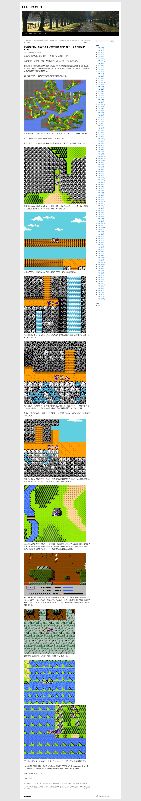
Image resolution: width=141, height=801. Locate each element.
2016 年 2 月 (101, 220)
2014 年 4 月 (101, 255)
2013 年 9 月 (101, 266)
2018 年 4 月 (101, 171)
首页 (25, 34)
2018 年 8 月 (101, 164)
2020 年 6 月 (101, 129)
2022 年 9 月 (101, 86)
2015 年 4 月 (101, 236)
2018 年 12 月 (101, 157)
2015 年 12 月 (101, 223)
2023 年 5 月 (101, 71)
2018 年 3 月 (101, 173)
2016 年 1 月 (101, 222)
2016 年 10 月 (101, 205)
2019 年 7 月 (101, 145)
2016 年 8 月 (101, 209)
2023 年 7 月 (101, 67)
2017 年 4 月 (101, 194)
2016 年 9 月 (101, 207)
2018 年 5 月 (101, 170)
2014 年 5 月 (101, 253)
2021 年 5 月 (101, 116)
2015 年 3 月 (101, 238)
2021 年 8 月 (101, 110)
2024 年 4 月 (101, 51)
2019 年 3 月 (101, 151)
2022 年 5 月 (101, 93)
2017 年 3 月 (101, 196)
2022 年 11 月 (101, 82)
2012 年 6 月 (101, 292)
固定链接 (79, 783)
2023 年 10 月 (101, 62)
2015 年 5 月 (101, 235)
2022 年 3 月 (101, 97)
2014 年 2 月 (101, 259)
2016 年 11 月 (101, 203)
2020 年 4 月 (101, 132)
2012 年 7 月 (101, 290)
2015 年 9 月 (101, 229)
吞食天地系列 (56, 783)
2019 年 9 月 (101, 142)
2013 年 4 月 (101, 276)
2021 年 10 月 (101, 106)
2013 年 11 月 (101, 262)
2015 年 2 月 (101, 240)
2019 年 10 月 (101, 140)
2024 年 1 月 (101, 56)
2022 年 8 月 (101, 88)
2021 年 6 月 (101, 114)
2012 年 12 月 (101, 281)
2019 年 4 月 (101, 149)
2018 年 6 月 (101, 168)
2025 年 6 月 (101, 49)
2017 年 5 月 (101, 192)
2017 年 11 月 (101, 181)
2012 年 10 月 (101, 285)
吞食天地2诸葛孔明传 (46, 783)
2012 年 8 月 (101, 289)
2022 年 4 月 (101, 95)
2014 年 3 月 (101, 257)
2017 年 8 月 (101, 186)
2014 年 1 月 (101, 261)
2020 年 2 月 (101, 136)
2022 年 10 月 (101, 84)
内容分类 (37, 783)
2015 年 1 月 (101, 242)
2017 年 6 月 (101, 190)
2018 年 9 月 (101, 162)
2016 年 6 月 (101, 212)
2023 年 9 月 (101, 64)
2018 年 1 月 (101, 177)
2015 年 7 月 (101, 231)
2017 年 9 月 (101, 184)
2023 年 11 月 (101, 60)
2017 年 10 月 (101, 183)
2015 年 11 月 (101, 225)
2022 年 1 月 (101, 101)
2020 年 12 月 (101, 123)
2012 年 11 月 (101, 283)
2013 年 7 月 (101, 270)
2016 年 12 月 (101, 201)
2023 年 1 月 (101, 78)
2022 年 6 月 (101, 91)
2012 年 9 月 (101, 287)
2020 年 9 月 (101, 127)
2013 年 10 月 (101, 264)
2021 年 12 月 (101, 103)
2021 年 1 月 (101, 121)
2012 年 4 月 (101, 296)
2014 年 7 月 (101, 249)
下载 (35, 34)
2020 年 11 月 (101, 125)
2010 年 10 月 (101, 300)
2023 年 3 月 (101, 75)
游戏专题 (63, 783)
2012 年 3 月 (101, 298)
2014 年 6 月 (101, 251)
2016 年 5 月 (101, 214)
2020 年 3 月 (101, 134)
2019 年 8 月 (101, 144)
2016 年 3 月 (101, 218)
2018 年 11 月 (101, 158)
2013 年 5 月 (101, 274)
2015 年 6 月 (101, 233)
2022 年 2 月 (101, 99)
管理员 (39, 52)
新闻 (30, 34)
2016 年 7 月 (101, 210)
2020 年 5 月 (101, 130)
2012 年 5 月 (101, 294)
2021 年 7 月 (101, 112)
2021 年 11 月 (101, 104)
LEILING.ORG (32, 7)
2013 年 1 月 (101, 279)
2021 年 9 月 (101, 108)
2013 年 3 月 (101, 277)
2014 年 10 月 (101, 244)
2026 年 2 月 (101, 47)
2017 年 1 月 (101, 199)
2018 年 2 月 (101, 175)
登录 (99, 305)
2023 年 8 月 (101, 65)
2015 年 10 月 (101, 227)
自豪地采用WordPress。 (104, 796)
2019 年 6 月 (101, 147)
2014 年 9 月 (101, 246)
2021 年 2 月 (101, 119)
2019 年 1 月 (101, 155)
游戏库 (68, 783)
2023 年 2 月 (101, 77)
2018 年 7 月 (101, 166)
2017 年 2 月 (101, 197)
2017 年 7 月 (101, 188)
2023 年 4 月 (101, 73)
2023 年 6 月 (101, 69)
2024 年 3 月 (101, 52)
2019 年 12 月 (101, 138)
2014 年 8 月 (101, 248)
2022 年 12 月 (101, 80)
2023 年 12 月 (101, 58)
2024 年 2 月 (101, 54)
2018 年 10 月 (101, 160)
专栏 (44, 34)
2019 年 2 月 (101, 153)
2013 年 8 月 (101, 268)
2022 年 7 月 (101, 90)
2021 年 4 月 (101, 117)
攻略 (40, 34)
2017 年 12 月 (101, 179)
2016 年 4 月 (101, 216)
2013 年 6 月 (101, 272)
